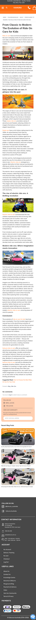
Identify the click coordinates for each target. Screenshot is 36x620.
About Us (6, 571)
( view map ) (17, 527)
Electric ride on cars (9, 214)
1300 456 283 (8, 531)
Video (5, 590)
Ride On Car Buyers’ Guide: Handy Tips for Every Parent (15, 466)
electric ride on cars (14, 310)
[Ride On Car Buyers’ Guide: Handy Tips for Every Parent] (18, 456)
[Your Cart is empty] (32, 8)
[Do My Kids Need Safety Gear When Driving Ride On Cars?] (18, 436)
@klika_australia (10, 402)
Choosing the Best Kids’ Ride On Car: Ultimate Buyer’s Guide (17, 486)
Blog (9, 386)
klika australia (9, 405)
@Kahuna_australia (11, 506)
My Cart (6, 556)
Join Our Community (10, 593)
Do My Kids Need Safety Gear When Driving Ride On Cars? (16, 446)
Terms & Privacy (8, 596)
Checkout (7, 559)
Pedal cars (6, 130)
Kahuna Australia (11, 511)
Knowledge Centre (9, 577)
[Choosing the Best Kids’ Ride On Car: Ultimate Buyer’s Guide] (18, 476)
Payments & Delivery (10, 587)
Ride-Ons (13, 386)
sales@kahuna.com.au (10, 534)
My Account (7, 549)
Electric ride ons (16, 162)
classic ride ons (11, 121)
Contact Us (7, 574)
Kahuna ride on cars (9, 348)
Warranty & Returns (10, 580)
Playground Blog (9, 584)
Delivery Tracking (9, 552)
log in (10, 395)
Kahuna (18, 8)
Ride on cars (6, 35)
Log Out (6, 562)
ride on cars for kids (19, 319)
